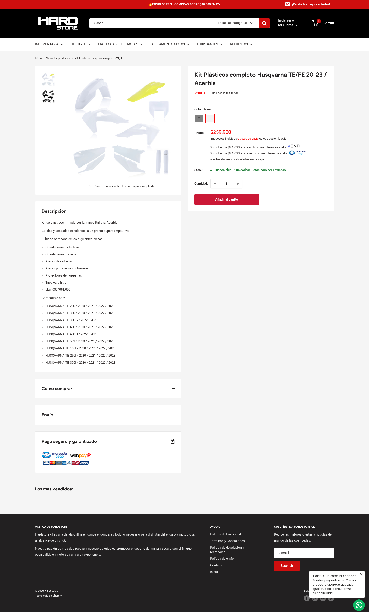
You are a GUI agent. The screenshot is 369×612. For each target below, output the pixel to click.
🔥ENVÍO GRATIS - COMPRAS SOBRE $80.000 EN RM (184, 4)
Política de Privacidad (225, 534)
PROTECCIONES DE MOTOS (118, 44)
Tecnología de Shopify (48, 595)
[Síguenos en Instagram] (315, 598)
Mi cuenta (286, 25)
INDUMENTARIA (46, 44)
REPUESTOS (239, 44)
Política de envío (222, 559)
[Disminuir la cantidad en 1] (215, 183)
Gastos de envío (248, 138)
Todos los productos (58, 58)
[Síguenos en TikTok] (331, 598)
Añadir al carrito (226, 199)
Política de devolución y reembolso (227, 550)
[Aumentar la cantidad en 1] (237, 183)
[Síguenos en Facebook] (307, 598)
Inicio (38, 58)
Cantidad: (201, 184)
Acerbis (199, 93)
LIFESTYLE (78, 44)
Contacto (216, 565)
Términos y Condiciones (227, 541)
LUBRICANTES (207, 44)
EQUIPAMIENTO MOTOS (167, 44)
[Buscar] (264, 23)
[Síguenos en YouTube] (323, 598)
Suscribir (287, 566)
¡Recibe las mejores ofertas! (311, 4)
